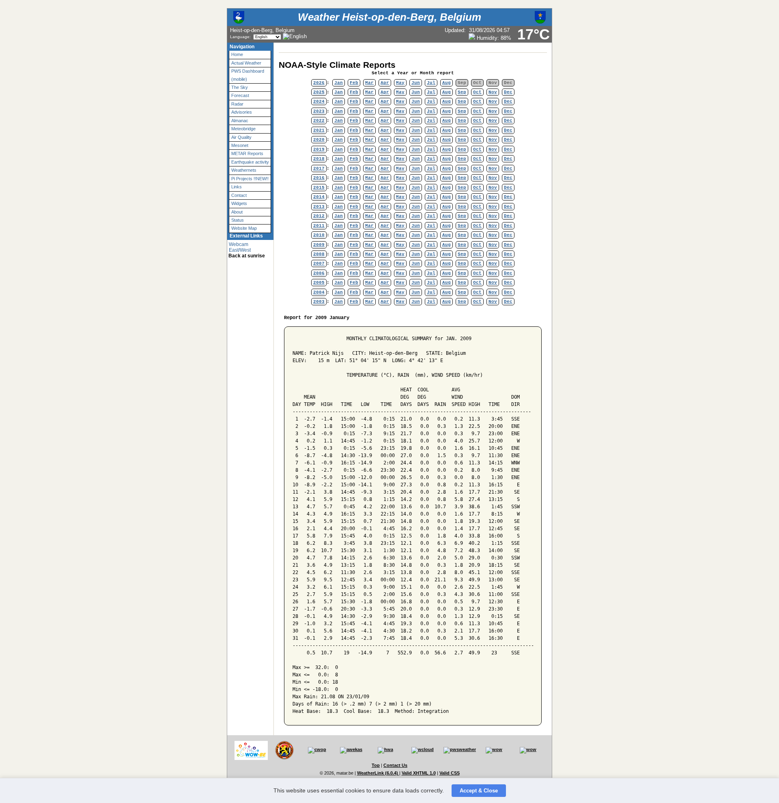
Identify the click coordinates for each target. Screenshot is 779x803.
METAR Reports (247, 153)
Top (376, 765)
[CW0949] (317, 749)
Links (236, 186)
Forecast (240, 95)
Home (237, 54)
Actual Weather (246, 62)
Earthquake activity (250, 162)
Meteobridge (243, 128)
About (237, 211)
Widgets (239, 203)
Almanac (239, 120)
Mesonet (239, 145)
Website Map (244, 228)
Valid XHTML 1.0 (419, 773)
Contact (239, 195)
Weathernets (243, 170)
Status (237, 220)
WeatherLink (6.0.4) (378, 773)
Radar (237, 103)
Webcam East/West (240, 247)
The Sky (239, 87)
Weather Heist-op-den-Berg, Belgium (389, 17)
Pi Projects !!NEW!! (250, 178)
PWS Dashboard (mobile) (247, 75)
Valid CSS (449, 773)
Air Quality (241, 137)
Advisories (241, 112)
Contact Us (395, 765)
